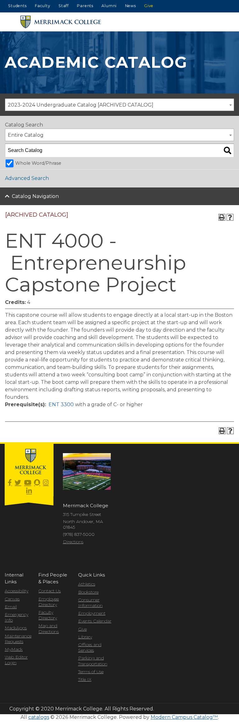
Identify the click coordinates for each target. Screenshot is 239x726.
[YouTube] (27, 482)
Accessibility (16, 591)
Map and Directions (48, 628)
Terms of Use (91, 671)
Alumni (109, 5)
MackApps (16, 628)
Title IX (84, 679)
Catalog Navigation (35, 196)
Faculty (42, 5)
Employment (91, 613)
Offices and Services (89, 647)
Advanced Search (27, 178)
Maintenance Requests (17, 638)
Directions (73, 541)
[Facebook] (10, 482)
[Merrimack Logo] (60, 21)
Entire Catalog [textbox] (26, 135)
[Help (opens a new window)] (230, 217)
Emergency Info (16, 617)
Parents (85, 5)
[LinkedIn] (29, 491)
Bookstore (88, 592)
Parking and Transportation (92, 660)
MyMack (14, 649)
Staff (64, 5)
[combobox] (119, 105)
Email (11, 606)
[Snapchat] (37, 482)
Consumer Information (90, 602)
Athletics (86, 584)
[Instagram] (46, 482)
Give (148, 5)
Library (85, 637)
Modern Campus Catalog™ (184, 717)
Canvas (12, 599)
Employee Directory (48, 601)
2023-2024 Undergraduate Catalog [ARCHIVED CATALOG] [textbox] (80, 105)
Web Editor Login (16, 659)
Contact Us (49, 591)
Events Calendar (94, 621)
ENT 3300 (61, 404)
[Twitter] (18, 482)
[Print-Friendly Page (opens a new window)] (221, 217)
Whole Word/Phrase (38, 163)
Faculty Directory (47, 615)
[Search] (227, 150)
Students (17, 5)
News (130, 5)
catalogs (38, 717)
